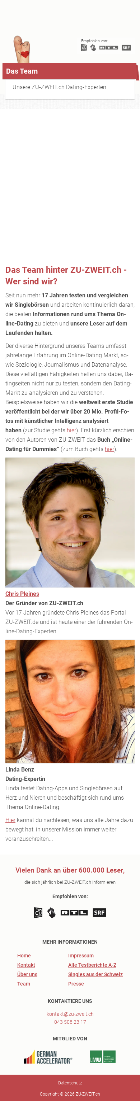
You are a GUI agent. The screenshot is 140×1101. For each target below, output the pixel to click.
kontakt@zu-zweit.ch (70, 1014)
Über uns (27, 974)
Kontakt (26, 965)
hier (71, 430)
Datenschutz (70, 1082)
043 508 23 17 (70, 1022)
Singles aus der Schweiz (95, 974)
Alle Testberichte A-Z (92, 965)
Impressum (81, 955)
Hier (10, 820)
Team (23, 984)
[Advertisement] (70, 186)
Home (24, 955)
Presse (76, 984)
